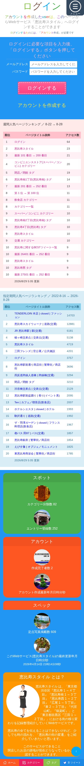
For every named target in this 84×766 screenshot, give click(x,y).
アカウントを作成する (42, 105)
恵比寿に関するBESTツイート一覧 (35, 247)
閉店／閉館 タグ (24, 172)
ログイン (19, 141)
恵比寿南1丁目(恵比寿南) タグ (33, 179)
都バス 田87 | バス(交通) (29, 433)
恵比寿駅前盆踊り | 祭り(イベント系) (37, 395)
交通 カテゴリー (24, 240)
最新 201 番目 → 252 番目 (30, 186)
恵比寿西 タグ (23, 267)
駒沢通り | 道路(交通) (27, 415)
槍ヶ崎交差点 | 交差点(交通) (31, 337)
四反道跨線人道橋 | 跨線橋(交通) (34, 375)
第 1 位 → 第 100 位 (26, 193)
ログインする (42, 88)
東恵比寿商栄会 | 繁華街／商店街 (34, 453)
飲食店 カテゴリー (25, 199)
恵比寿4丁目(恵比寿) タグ (30, 227)
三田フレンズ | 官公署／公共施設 (34, 351)
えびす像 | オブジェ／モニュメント (36, 446)
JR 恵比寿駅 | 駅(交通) (28, 330)
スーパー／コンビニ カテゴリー (34, 213)
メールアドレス (17, 64)
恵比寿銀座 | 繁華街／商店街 (32, 439)
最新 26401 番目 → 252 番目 (32, 254)
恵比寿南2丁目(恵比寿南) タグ (33, 220)
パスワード (20, 71)
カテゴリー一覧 (24, 206)
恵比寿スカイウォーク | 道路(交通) (35, 323)
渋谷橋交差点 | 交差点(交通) (31, 388)
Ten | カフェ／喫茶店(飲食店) (32, 402)
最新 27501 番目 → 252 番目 (32, 274)
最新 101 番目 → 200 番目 (30, 155)
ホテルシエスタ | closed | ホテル (34, 409)
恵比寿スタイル (24, 148)
